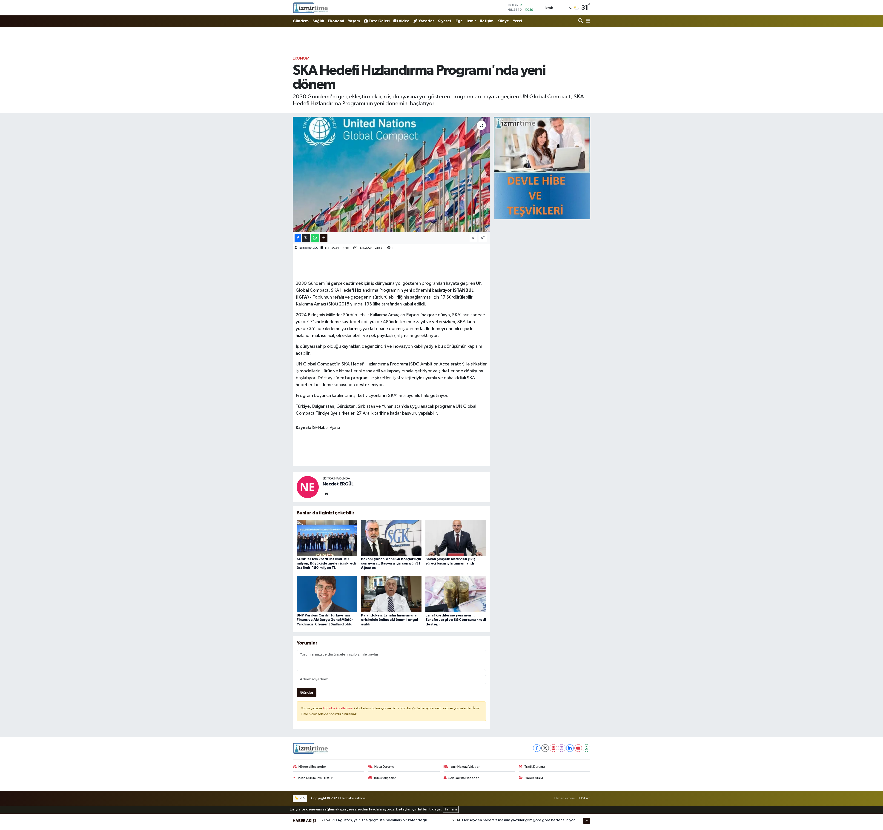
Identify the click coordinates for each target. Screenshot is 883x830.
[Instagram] (561, 748)
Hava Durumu (384, 766)
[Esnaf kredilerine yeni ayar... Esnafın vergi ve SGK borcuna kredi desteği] (455, 594)
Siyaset (445, 21)
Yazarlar (426, 21)
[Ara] (581, 21)
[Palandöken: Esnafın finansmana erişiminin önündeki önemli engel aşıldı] (391, 594)
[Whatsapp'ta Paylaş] (315, 238)
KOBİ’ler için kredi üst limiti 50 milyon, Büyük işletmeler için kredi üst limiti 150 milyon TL (326, 563)
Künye (503, 21)
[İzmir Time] (310, 7)
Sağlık (318, 21)
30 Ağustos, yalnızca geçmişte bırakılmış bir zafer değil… (381, 820)
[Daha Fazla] (323, 238)
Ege (459, 21)
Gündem (301, 21)
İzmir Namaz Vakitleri (465, 766)
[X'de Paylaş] (306, 238)
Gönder (306, 693)
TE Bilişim (583, 798)
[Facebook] (537, 748)
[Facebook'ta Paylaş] (298, 238)
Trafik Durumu (534, 766)
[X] (545, 748)
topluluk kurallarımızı (338, 708)
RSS (302, 798)
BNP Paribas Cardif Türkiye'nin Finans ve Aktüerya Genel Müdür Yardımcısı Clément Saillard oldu (325, 619)
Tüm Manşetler (384, 778)
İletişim (486, 21)
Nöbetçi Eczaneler (312, 766)
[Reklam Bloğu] (542, 168)
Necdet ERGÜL (308, 247)
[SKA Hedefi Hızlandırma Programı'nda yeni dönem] (391, 174)
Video (404, 21)
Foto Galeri (379, 21)
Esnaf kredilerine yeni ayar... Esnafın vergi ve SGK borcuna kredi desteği (455, 619)
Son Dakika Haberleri (463, 778)
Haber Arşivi (534, 778)
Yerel (517, 21)
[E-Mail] (326, 494)
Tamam (450, 809)
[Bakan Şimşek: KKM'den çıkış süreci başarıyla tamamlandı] (455, 538)
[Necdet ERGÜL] (308, 487)
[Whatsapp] (586, 748)
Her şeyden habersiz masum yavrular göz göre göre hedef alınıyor (518, 820)
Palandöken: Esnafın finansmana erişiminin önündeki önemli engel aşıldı (389, 619)
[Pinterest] (553, 748)
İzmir (471, 21)
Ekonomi (336, 21)
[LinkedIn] (570, 748)
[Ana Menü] (587, 21)
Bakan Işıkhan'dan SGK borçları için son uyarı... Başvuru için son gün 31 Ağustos (391, 563)
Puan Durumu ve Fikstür (315, 778)
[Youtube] (578, 748)
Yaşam (354, 21)
